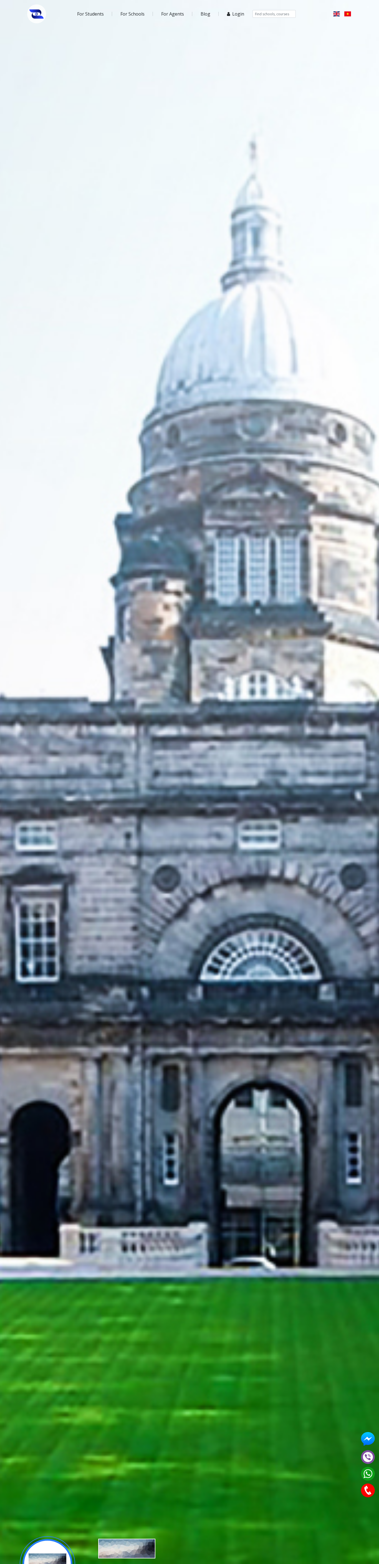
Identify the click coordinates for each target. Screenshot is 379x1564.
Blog (205, 14)
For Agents (172, 14)
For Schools (132, 14)
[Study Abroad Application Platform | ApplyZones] (36, 14)
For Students (90, 14)
